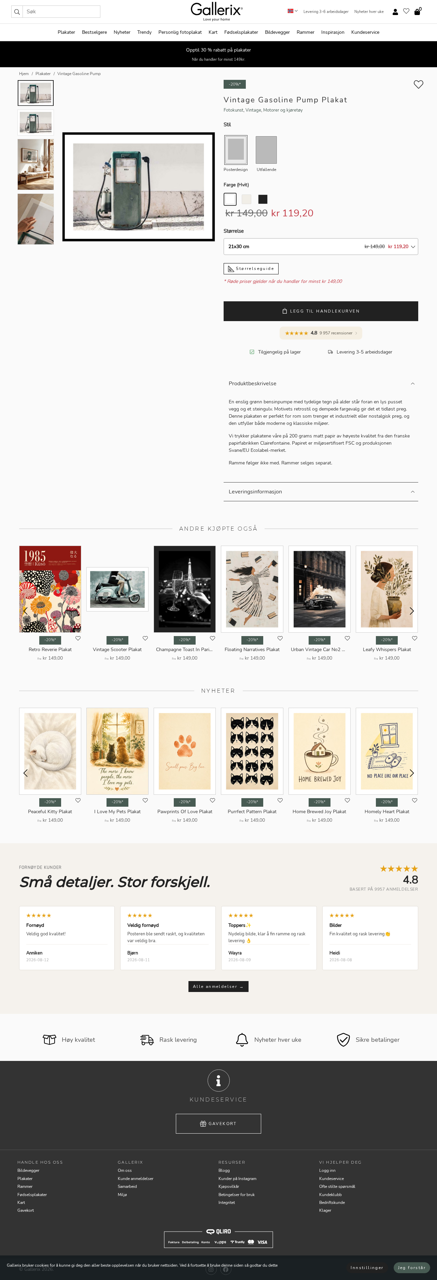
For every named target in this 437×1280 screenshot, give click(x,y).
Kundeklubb (330, 1194)
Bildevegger (277, 32)
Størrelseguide (254, 268)
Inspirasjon (332, 32)
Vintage (253, 110)
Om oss (125, 1170)
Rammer (305, 32)
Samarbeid (127, 1186)
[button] (17, 12)
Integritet (226, 1202)
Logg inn (327, 1170)
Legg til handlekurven (325, 311)
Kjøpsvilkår (228, 1186)
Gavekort (223, 1123)
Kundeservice (365, 32)
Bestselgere (94, 32)
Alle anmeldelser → (218, 986)
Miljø (122, 1194)
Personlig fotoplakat (180, 32)
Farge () (236, 185)
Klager (325, 1210)
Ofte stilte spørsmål (337, 1186)
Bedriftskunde (332, 1202)
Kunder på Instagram (237, 1178)
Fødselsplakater (241, 32)
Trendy (144, 32)
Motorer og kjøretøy (283, 110)
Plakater (66, 32)
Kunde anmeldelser (135, 1178)
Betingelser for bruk (236, 1194)
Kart (213, 32)
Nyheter (122, 32)
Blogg (224, 1170)
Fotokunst (233, 110)
